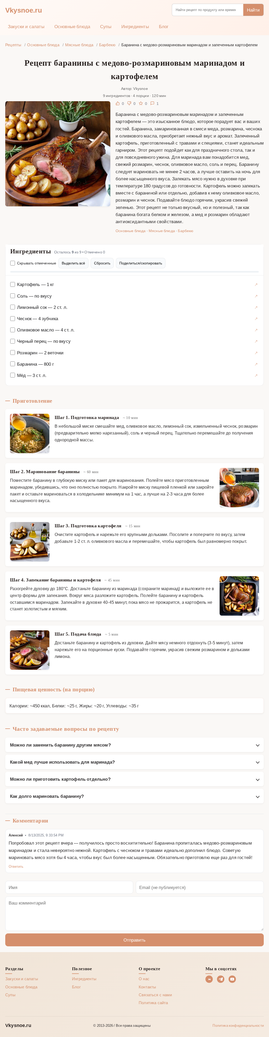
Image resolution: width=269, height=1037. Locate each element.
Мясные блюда (162, 230)
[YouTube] (232, 979)
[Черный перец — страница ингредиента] (256, 341)
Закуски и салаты (26, 26)
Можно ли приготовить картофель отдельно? (60, 779)
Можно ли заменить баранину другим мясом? (60, 745)
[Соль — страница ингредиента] (256, 295)
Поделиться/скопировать (140, 262)
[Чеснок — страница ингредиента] (256, 318)
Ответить (16, 866)
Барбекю (185, 230)
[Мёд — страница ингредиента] (256, 375)
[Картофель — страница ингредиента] (256, 284)
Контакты (147, 986)
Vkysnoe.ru (23, 9)
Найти (253, 10)
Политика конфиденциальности (238, 1025)
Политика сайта (153, 1002)
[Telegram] (220, 979)
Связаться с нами (155, 994)
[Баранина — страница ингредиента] (256, 364)
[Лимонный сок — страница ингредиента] (256, 307)
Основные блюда (72, 26)
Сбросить (102, 262)
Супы (105, 26)
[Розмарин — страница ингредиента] (256, 352)
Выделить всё (73, 262)
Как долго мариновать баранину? (47, 796)
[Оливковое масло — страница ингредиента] (256, 329)
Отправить (134, 940)
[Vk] (209, 979)
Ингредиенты (135, 26)
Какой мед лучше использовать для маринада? (62, 762)
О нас (144, 978)
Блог (164, 26)
